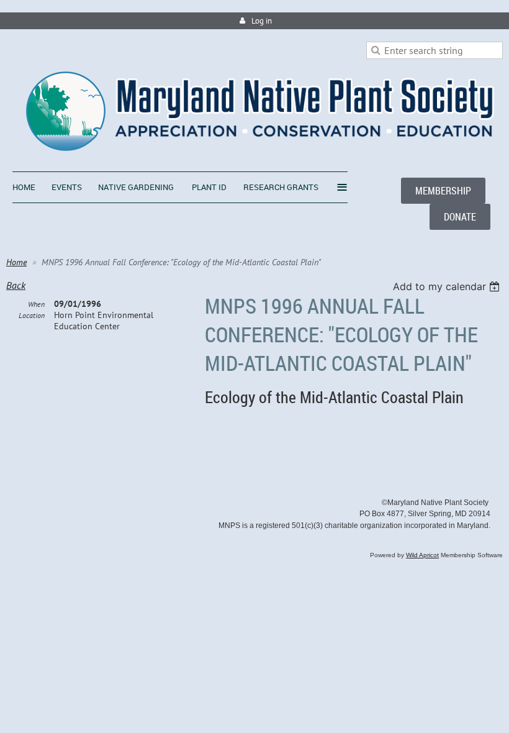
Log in (261, 21)
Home (16, 262)
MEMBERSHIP (443, 191)
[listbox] (448, 286)
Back (15, 285)
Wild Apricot (422, 555)
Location (32, 315)
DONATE (460, 217)
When (36, 304)
